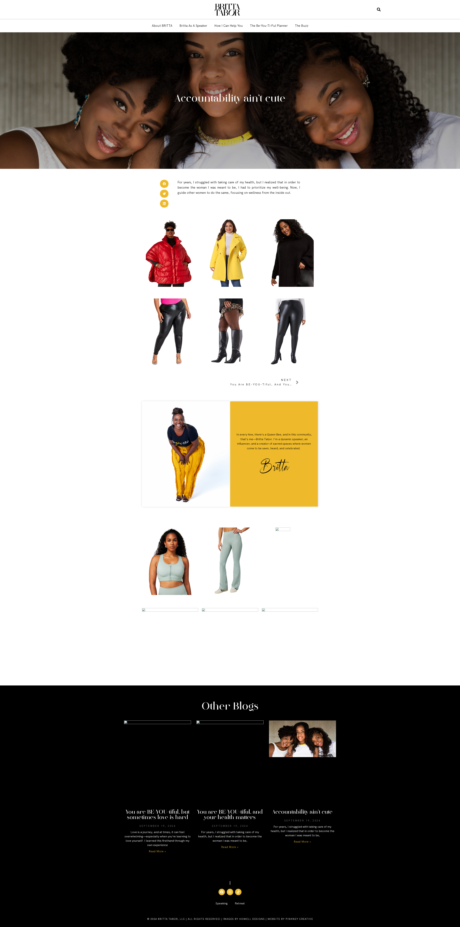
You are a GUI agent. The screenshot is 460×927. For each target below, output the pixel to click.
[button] (379, 9)
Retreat (240, 903)
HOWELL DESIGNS (251, 919)
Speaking (221, 903)
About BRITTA (162, 26)
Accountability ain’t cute (302, 812)
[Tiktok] (238, 892)
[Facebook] (221, 892)
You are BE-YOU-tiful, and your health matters (230, 814)
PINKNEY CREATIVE (299, 919)
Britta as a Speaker (193, 26)
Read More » (157, 851)
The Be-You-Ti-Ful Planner (269, 26)
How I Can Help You (228, 26)
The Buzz (301, 26)
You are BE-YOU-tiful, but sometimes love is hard (157, 814)
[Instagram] (230, 892)
